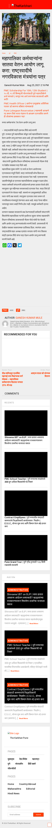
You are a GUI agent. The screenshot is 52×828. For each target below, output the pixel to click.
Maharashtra (14, 788)
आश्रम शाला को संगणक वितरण (40, 374)
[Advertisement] (26, 279)
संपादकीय (19, 763)
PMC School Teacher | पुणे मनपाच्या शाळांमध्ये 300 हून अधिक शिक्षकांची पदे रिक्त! (25, 648)
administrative (18, 590)
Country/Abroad (27, 784)
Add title (10, 577)
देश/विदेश (23, 759)
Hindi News (13, 793)
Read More (34, 623)
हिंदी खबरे (32, 763)
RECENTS (9, 402)
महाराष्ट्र (35, 759)
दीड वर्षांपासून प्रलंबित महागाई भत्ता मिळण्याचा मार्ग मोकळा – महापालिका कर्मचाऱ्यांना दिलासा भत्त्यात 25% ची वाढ (12, 379)
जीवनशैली (12, 768)
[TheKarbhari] (20, 6)
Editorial (30, 788)
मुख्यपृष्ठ (11, 759)
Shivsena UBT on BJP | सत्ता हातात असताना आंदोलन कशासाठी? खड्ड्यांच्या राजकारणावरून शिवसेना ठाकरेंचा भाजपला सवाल (24, 440)
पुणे (9, 763)
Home (11, 784)
